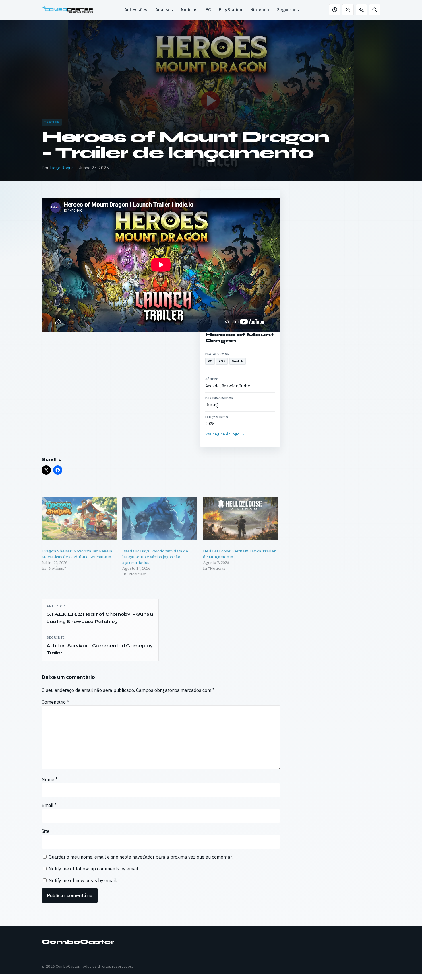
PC (208, 9)
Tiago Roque (61, 167)
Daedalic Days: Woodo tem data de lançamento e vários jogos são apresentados (155, 556)
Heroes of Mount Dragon (239, 337)
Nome (49, 779)
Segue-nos (288, 9)
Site (45, 831)
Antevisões (135, 9)
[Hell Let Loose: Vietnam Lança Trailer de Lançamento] (240, 518)
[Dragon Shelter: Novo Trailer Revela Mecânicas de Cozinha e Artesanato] (79, 518)
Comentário (55, 702)
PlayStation (230, 9)
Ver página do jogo (225, 434)
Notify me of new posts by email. (83, 880)
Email (49, 805)
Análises (164, 9)
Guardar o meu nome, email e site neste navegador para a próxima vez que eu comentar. (141, 857)
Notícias (189, 9)
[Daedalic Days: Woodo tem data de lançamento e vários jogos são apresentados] (159, 518)
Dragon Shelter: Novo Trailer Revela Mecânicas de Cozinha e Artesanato (77, 554)
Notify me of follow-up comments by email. (94, 869)
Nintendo (259, 9)
